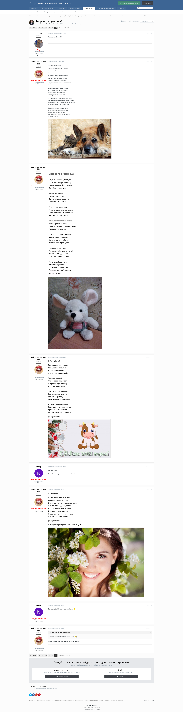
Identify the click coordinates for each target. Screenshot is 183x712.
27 (56, 28)
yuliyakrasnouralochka (38, 62)
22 (39, 28)
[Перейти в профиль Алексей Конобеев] (31, 22)
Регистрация (147, 3)
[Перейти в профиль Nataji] (38, 473)
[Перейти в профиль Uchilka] (38, 43)
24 (46, 28)
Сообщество (89, 8)
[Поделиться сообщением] (151, 33)
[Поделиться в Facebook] (33, 694)
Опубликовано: (57, 33)
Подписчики (145, 21)
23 (42, 28)
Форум (31, 12)
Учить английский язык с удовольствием (77, 24)
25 (49, 28)
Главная (34, 8)
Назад (35, 27)
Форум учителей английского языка (50, 3)
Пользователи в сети (81, 12)
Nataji (38, 467)
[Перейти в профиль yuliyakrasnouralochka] (38, 74)
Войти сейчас (121, 676)
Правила (56, 12)
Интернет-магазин (47, 8)
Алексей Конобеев (46, 24)
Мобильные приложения (106, 8)
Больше (121, 8)
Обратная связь (91, 705)
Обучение (62, 8)
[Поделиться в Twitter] (30, 694)
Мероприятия (74, 8)
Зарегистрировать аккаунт (62, 676)
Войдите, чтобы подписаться (130, 21)
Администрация (66, 12)
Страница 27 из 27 (64, 28)
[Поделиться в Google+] (36, 694)
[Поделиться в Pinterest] (39, 694)
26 (52, 28)
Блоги (38, 12)
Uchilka (39, 33)
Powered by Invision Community (91, 709)
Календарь (47, 12)
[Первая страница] (30, 28)
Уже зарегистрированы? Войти (129, 3)
